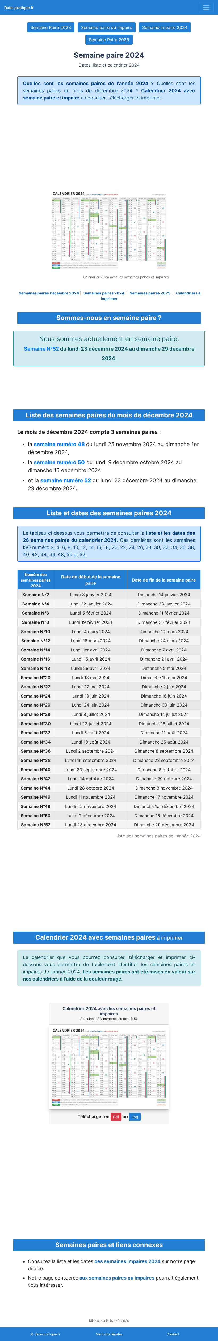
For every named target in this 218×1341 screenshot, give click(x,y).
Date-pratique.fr (19, 7)
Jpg (134, 1117)
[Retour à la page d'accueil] (206, 7)
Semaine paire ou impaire (106, 27)
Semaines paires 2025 (150, 293)
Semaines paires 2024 (103, 293)
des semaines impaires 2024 (127, 1261)
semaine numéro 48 (60, 444)
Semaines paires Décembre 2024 (49, 293)
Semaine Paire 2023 (51, 27)
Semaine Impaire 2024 (164, 27)
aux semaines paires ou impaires (116, 1278)
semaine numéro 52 (66, 480)
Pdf (116, 1117)
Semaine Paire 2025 (109, 39)
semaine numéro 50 (59, 462)
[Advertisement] (109, 146)
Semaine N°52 (41, 349)
